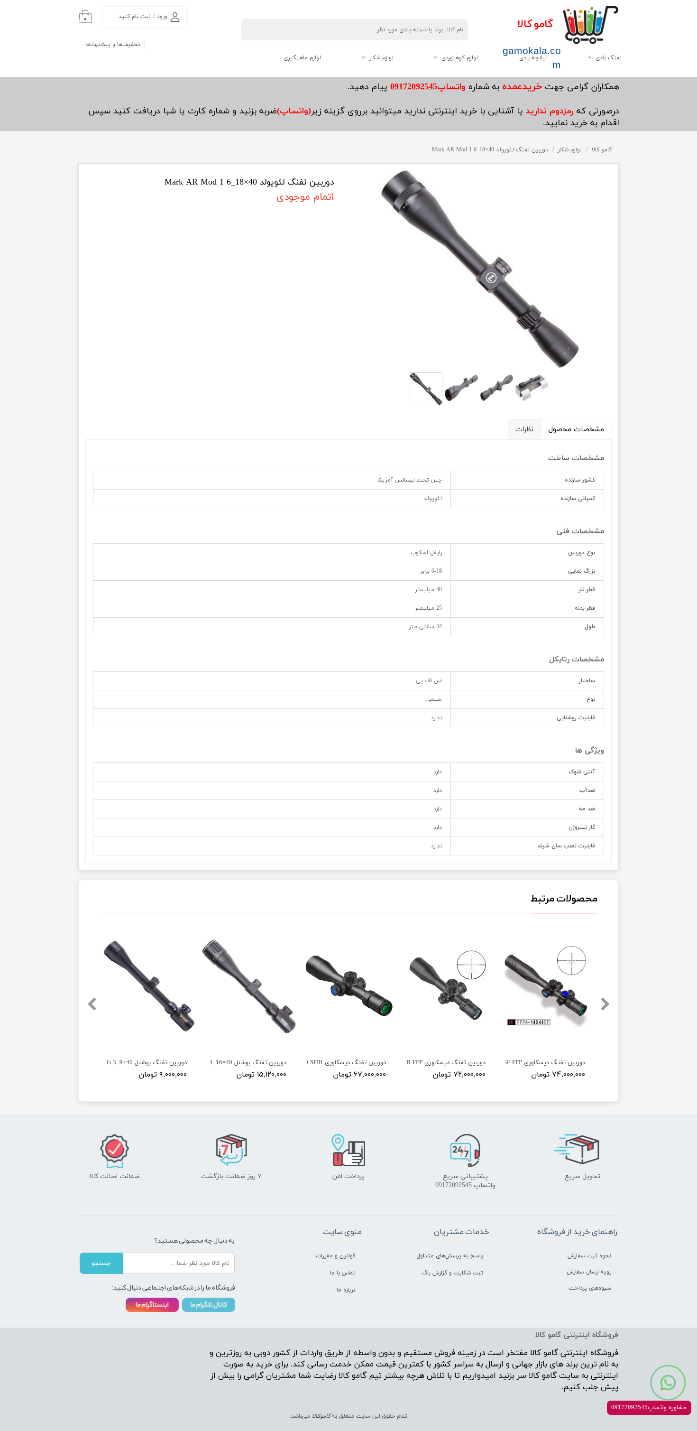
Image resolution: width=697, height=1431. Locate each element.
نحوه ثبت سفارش (589, 1256)
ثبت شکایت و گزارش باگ (452, 1273)
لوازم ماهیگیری (302, 58)
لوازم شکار (381, 58)
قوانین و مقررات (336, 1256)
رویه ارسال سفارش (589, 1272)
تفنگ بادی (609, 58)
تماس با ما (343, 1273)
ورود (162, 16)
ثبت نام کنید (135, 16)
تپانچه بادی (533, 58)
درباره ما (346, 1290)
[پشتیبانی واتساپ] (668, 1382)
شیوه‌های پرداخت (590, 1288)
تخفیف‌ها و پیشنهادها (112, 44)
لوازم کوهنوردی (459, 58)
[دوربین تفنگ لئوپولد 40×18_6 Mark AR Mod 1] (480, 269)
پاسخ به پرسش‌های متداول (449, 1256)
